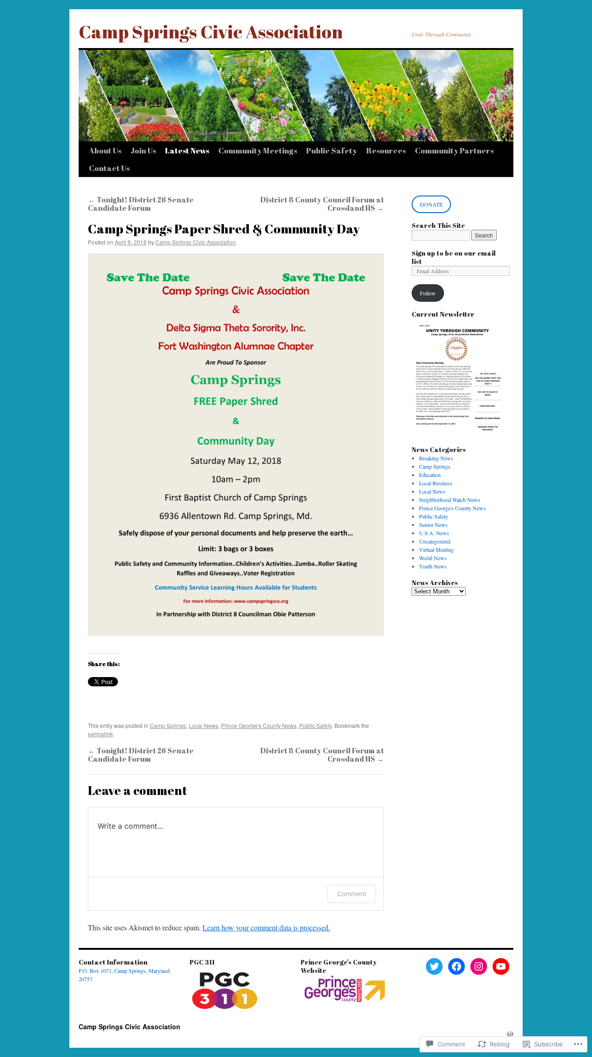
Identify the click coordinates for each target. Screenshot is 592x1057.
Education (430, 474)
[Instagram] (478, 966)
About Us (105, 150)
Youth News (433, 566)
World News (433, 558)
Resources (386, 150)
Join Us (143, 150)
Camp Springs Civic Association (211, 31)
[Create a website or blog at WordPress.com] (510, 1035)
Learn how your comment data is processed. (266, 927)
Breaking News (436, 458)
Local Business (435, 483)
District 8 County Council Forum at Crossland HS (322, 204)
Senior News (433, 524)
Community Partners (454, 150)
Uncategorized (434, 541)
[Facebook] (456, 966)
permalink (100, 734)
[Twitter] (434, 966)
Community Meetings (257, 150)
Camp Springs (168, 725)
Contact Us (109, 168)
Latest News (187, 150)
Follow (428, 293)
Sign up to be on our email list (454, 257)
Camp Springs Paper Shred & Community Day (224, 228)
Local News (203, 725)
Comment (351, 894)
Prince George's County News (258, 725)
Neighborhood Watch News (449, 499)
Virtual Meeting (436, 549)
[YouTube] (501, 966)
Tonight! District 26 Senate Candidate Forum (141, 204)
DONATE (431, 204)
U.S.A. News (434, 533)
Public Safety (331, 150)
